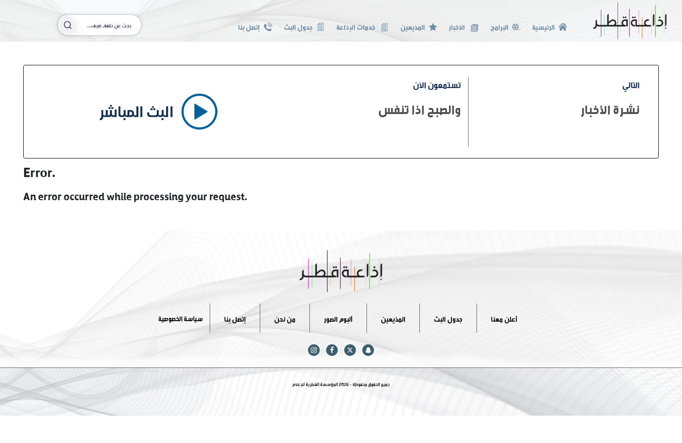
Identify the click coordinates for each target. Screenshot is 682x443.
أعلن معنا (504, 317)
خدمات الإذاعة (356, 26)
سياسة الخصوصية (180, 317)
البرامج (499, 26)
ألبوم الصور (338, 317)
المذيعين (412, 26)
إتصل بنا (249, 26)
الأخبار (457, 26)
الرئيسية (543, 26)
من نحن (285, 317)
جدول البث (298, 26)
